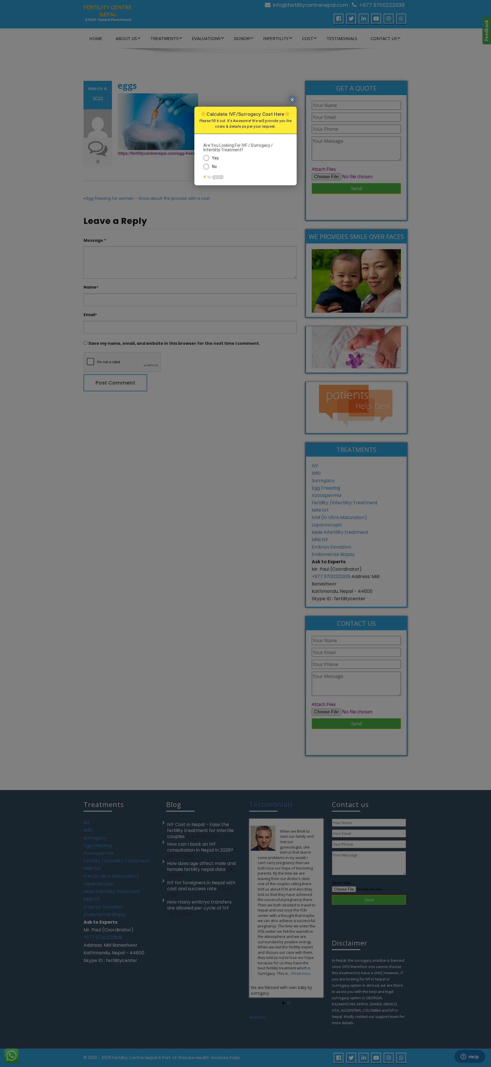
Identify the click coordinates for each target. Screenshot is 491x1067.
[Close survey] (292, 99)
